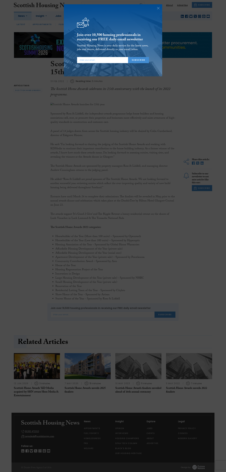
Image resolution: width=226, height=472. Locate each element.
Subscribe (138, 60)
